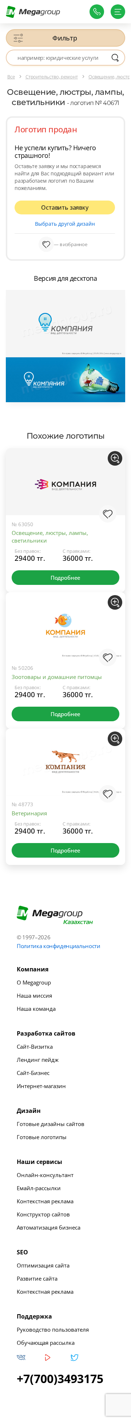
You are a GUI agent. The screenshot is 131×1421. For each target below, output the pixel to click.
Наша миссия (34, 995)
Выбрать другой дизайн (65, 223)
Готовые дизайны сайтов (50, 1123)
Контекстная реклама (45, 1201)
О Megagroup (34, 982)
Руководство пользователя (53, 1329)
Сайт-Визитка (35, 1046)
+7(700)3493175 (60, 1379)
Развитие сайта (37, 1278)
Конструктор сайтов (43, 1214)
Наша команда (36, 1008)
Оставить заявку (64, 207)
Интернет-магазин (41, 1086)
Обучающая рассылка (46, 1342)
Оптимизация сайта (43, 1265)
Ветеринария (29, 813)
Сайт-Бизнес (33, 1072)
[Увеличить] (115, 458)
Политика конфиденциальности (58, 946)
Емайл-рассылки (39, 1188)
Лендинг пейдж (38, 1059)
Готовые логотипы (42, 1137)
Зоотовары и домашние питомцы (57, 676)
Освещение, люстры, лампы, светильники (50, 536)
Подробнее (65, 577)
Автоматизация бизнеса (48, 1227)
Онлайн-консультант (45, 1175)
